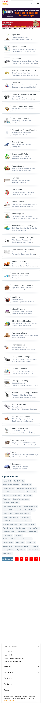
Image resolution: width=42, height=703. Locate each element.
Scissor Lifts (31, 492)
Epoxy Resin (25, 517)
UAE (13, 698)
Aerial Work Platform (22, 513)
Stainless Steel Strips (10, 524)
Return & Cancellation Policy (14, 658)
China (11, 696)
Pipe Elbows (7, 553)
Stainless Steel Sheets (23, 521)
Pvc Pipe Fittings (8, 550)
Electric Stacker (19, 492)
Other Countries (9, 700)
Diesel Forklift (7, 513)
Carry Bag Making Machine (26, 488)
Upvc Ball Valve (33, 550)
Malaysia (32, 696)
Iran (33, 698)
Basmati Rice (26, 484)
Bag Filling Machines (27, 524)
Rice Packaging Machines (12, 506)
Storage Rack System (10, 517)
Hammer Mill (7, 510)
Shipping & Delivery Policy (14, 661)
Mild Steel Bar (7, 521)
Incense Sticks (8, 542)
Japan (6, 696)
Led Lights (32, 531)
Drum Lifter (7, 492)
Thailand (24, 696)
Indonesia (7, 698)
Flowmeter (6, 499)
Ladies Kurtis (21, 531)
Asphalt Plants (8, 528)
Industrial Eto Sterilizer (10, 503)
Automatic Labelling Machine (24, 510)
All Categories (7, 559)
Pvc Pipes (34, 546)
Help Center (9, 652)
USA (28, 698)
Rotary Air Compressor (21, 499)
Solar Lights (20, 542)
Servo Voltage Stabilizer (11, 484)
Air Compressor (26, 539)
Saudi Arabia (21, 698)
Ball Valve (18, 535)
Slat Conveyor (20, 528)
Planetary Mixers (8, 531)
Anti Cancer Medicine (10, 539)
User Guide (9, 655)
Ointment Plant (33, 528)
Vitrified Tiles (7, 546)
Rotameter (27, 495)
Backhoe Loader (8, 488)
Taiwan (17, 696)
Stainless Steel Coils (21, 546)
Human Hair (7, 481)
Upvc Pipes (21, 550)
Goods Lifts (31, 542)
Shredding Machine (30, 506)
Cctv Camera (7, 535)
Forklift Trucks (19, 481)
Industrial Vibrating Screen (12, 495)
